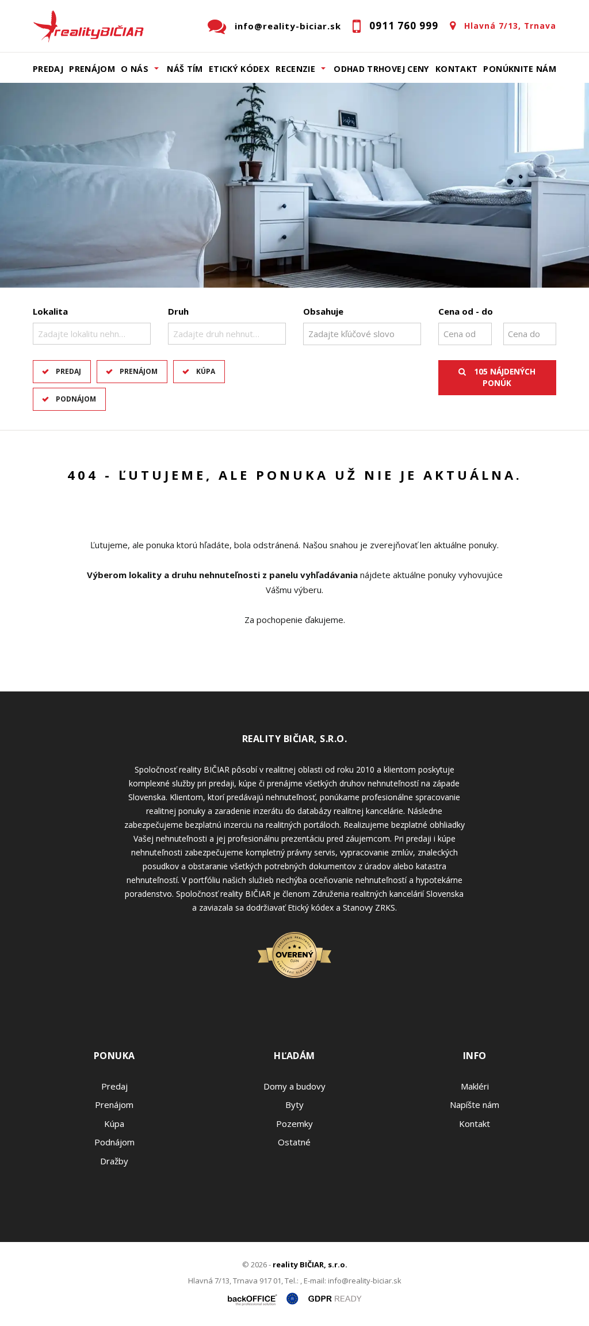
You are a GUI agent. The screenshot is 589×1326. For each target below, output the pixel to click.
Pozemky (294, 1123)
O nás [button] (134, 68)
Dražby (114, 1161)
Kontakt (456, 68)
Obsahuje (323, 311)
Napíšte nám (474, 1104)
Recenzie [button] (295, 68)
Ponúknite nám (519, 68)
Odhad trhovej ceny (381, 68)
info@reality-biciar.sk (288, 26)
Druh (178, 311)
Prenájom (92, 68)
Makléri (475, 1086)
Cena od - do (465, 311)
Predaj (48, 68)
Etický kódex (239, 68)
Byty (294, 1104)
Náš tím (185, 68)
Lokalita (50, 311)
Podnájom (76, 399)
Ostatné (294, 1142)
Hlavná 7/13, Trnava (510, 25)
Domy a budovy (294, 1086)
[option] (294, 185)
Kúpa (205, 371)
